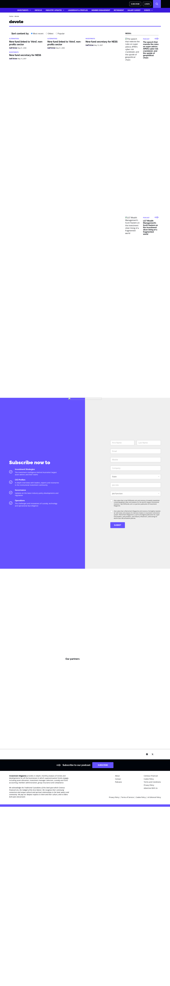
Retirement (119, 10)
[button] (157, 4)
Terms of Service (127, 797)
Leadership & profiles (78, 10)
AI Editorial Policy (154, 797)
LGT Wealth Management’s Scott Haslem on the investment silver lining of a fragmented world (150, 227)
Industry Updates (54, 10)
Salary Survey (134, 10)
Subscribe (135, 4)
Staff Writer (13, 48)
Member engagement (100, 10)
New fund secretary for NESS (101, 41)
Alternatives (14, 38)
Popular (61, 33)
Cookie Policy (141, 797)
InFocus (38, 10)
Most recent (37, 33)
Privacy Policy (114, 797)
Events (147, 10)
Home (11, 16)
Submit (117, 525)
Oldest (50, 33)
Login (147, 4)
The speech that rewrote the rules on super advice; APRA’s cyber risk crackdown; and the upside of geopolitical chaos (151, 50)
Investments (22, 10)
